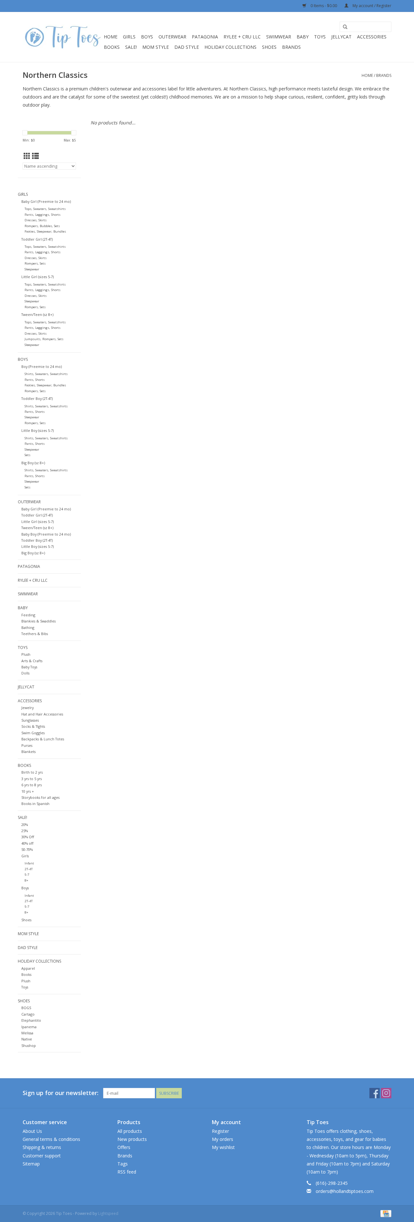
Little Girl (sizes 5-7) (37, 276)
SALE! (131, 47)
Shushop (28, 1045)
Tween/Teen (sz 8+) (37, 314)
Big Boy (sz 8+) (33, 462)
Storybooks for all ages (40, 797)
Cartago (28, 1014)
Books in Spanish (35, 803)
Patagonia (205, 37)
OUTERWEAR (172, 37)
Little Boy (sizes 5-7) (37, 430)
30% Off (27, 836)
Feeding (28, 614)
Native (26, 1039)
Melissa (27, 1032)
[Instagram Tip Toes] (386, 1093)
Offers (123, 1147)
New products (132, 1139)
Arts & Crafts (31, 660)
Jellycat (341, 37)
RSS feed (126, 1172)
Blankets (28, 751)
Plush (25, 654)
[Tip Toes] (62, 37)
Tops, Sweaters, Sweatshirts (45, 209)
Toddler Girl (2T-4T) (37, 239)
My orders (222, 1139)
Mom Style (155, 47)
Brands (291, 47)
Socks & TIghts (33, 726)
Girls (129, 37)
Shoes (26, 919)
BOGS (26, 1007)
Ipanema (29, 1026)
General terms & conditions (51, 1139)
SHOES (269, 47)
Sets (27, 455)
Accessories (372, 37)
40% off (27, 843)
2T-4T (29, 869)
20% (24, 824)
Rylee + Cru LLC (242, 37)
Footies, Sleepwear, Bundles (45, 231)
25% (24, 830)
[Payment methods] (384, 1213)
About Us (32, 1131)
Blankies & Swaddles (38, 621)
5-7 (27, 874)
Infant (29, 863)
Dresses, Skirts (36, 220)
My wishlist (223, 1147)
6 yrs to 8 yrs (31, 784)
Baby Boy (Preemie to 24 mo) (46, 534)
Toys (320, 37)
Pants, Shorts (35, 380)
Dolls (25, 673)
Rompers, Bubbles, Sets (42, 226)
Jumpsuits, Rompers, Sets (44, 339)
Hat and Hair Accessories (42, 714)
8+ (26, 880)
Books (112, 47)
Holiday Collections (230, 47)
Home (110, 37)
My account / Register (371, 5)
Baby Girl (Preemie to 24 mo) (46, 201)
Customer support (42, 1156)
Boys (147, 37)
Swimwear (278, 37)
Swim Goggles (33, 732)
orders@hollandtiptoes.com (345, 1191)
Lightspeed (108, 1213)
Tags (122, 1164)
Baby (303, 37)
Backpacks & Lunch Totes (42, 738)
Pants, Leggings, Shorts (42, 215)
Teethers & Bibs (34, 633)
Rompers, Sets (35, 263)
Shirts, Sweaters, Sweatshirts (46, 374)
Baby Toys (29, 666)
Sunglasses (30, 720)
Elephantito (31, 1020)
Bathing (27, 627)
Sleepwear (32, 269)
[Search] (345, 27)
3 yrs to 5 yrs (31, 778)
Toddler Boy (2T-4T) (37, 398)
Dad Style (186, 47)
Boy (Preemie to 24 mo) (41, 366)
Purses (26, 745)
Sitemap (31, 1164)
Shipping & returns (42, 1147)
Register (220, 1131)
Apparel (28, 968)
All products (129, 1131)
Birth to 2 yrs (32, 772)
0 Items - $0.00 (324, 5)
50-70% (27, 849)
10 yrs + (27, 791)
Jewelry (27, 707)
